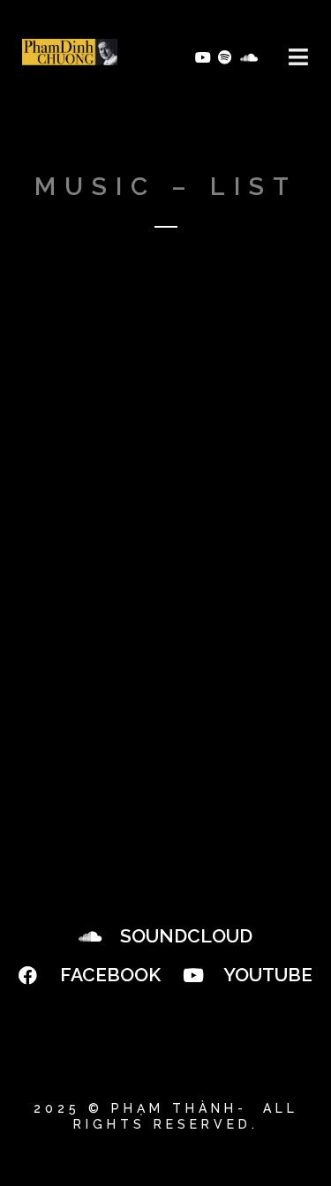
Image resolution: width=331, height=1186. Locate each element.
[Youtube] (202, 57)
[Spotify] (225, 57)
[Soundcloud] (247, 57)
